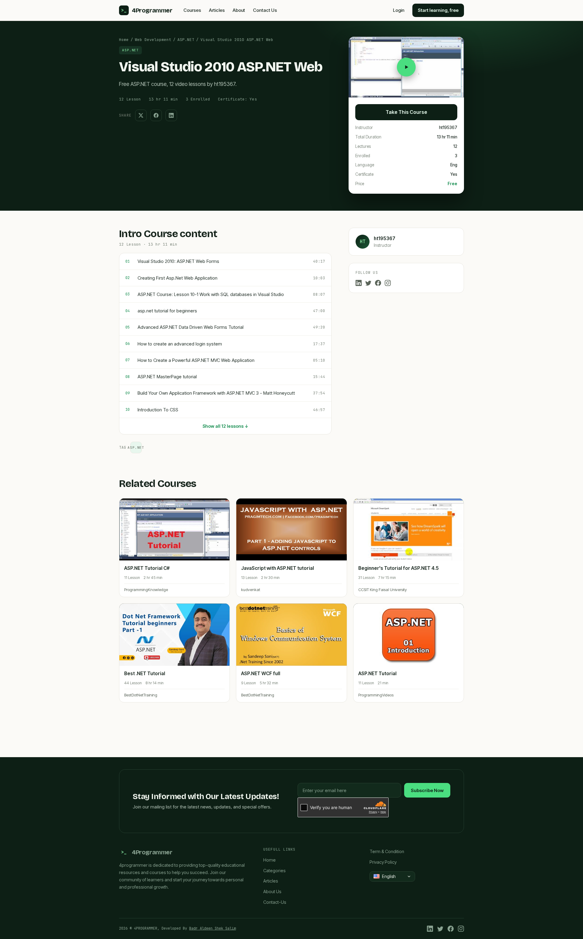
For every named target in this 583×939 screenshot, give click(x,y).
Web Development (153, 39)
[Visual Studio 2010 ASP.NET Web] (406, 67)
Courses (192, 10)
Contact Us (265, 10)
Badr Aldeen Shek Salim (212, 928)
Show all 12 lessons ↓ (225, 426)
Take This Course (406, 112)
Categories (274, 870)
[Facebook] (378, 283)
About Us (272, 891)
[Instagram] (388, 283)
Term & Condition (387, 851)
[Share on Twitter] (141, 115)
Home (124, 39)
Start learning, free (438, 10)
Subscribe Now (427, 790)
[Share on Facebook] (156, 115)
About (239, 10)
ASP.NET (185, 39)
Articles (217, 10)
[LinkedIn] (359, 283)
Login (398, 10)
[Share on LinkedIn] (171, 115)
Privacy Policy (383, 862)
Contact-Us (274, 902)
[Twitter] (368, 283)
